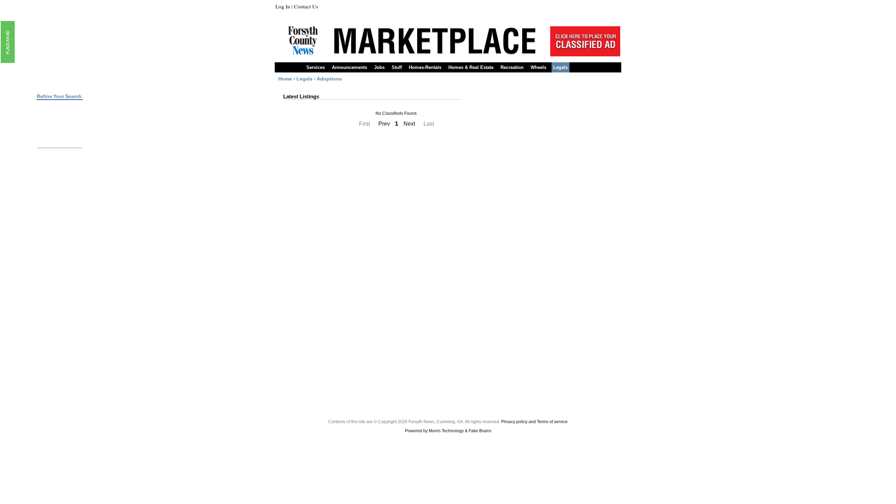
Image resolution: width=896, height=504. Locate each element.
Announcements (349, 67)
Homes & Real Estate (470, 67)
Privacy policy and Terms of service (534, 421)
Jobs (379, 67)
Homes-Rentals (425, 67)
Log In (282, 6)
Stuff (397, 67)
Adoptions (329, 79)
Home (285, 79)
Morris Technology (446, 430)
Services (315, 67)
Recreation (512, 67)
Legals (560, 67)
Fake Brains (480, 430)
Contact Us (306, 6)
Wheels (538, 67)
